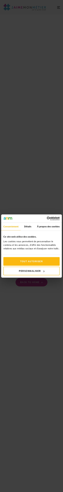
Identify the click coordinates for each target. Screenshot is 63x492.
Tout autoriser (31, 261)
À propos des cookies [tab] (48, 226)
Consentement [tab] (10, 226)
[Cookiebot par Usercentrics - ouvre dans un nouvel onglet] (47, 218)
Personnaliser (30, 271)
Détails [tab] (27, 226)
